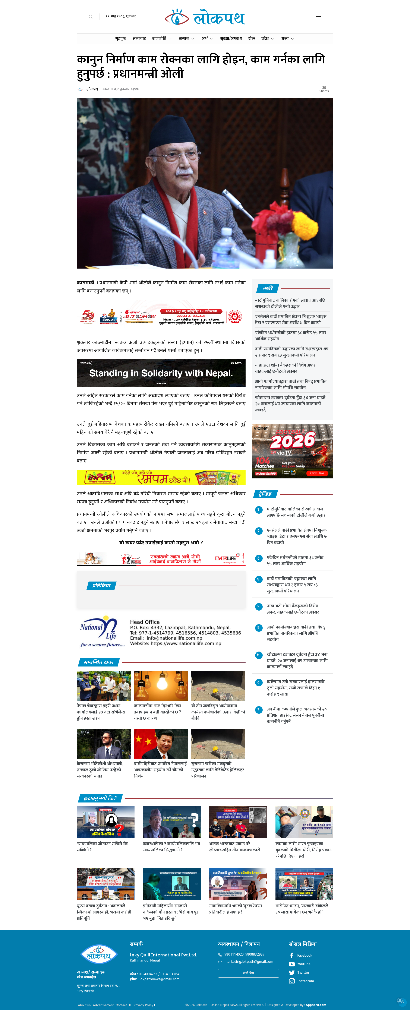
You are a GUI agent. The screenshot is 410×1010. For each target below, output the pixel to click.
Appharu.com (316, 1005)
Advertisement (103, 1005)
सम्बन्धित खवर (98, 662)
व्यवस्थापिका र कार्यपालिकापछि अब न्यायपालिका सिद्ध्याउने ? (171, 847)
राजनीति (159, 38)
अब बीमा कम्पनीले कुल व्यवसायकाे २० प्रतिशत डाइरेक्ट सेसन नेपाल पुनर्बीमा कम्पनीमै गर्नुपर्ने (297, 715)
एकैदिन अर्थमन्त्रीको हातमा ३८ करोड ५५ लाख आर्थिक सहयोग (290, 336)
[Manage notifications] (400, 1000)
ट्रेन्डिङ (265, 494)
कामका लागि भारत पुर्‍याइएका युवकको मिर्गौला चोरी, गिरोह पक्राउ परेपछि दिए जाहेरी (303, 850)
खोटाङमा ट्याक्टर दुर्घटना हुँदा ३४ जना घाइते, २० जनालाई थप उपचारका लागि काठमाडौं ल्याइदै (291, 404)
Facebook (304, 956)
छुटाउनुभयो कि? (100, 798)
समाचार (139, 38)
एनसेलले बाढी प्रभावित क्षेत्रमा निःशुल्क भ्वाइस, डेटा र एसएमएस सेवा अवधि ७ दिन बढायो (291, 319)
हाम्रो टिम (248, 973)
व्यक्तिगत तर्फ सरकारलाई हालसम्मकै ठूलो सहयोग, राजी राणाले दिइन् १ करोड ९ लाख (296, 688)
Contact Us (124, 1005)
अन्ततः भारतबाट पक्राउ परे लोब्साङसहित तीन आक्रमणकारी (234, 847)
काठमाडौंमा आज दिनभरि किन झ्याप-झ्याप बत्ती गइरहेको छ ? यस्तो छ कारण (157, 712)
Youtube (303, 964)
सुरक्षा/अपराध (231, 38)
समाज (184, 38)
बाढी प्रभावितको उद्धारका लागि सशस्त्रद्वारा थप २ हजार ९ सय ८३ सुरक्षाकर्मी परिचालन (291, 352)
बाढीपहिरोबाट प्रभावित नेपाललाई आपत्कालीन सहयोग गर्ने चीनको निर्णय (160, 770)
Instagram (305, 981)
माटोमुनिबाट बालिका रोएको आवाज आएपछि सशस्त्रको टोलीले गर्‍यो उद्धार (290, 303)
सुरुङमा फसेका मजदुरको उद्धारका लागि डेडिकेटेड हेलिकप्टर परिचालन (217, 770)
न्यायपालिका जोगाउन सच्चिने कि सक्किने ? (102, 847)
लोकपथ (92, 89)
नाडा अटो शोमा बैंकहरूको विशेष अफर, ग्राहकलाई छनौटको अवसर (285, 368)
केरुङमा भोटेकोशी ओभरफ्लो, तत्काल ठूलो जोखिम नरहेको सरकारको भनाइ (100, 770)
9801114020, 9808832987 (244, 955)
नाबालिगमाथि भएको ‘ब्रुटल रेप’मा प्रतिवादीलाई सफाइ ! (235, 909)
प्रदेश (265, 38)
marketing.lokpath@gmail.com (248, 962)
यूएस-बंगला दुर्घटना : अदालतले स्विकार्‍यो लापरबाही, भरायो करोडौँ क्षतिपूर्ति (104, 912)
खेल (251, 38)
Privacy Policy (143, 1005)
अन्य (285, 38)
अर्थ (205, 38)
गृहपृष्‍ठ (120, 38)
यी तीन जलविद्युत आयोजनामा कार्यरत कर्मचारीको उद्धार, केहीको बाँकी (218, 712)
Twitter (303, 973)
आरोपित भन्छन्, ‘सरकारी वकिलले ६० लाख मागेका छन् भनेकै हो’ (301, 909)
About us (84, 1005)
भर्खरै (267, 288)
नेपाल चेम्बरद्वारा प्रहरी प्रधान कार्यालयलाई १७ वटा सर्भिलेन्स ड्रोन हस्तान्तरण (101, 712)
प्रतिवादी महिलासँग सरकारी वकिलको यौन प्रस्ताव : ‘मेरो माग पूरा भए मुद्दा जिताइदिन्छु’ (171, 912)
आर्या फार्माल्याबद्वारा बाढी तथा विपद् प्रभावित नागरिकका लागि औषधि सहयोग (291, 384)
